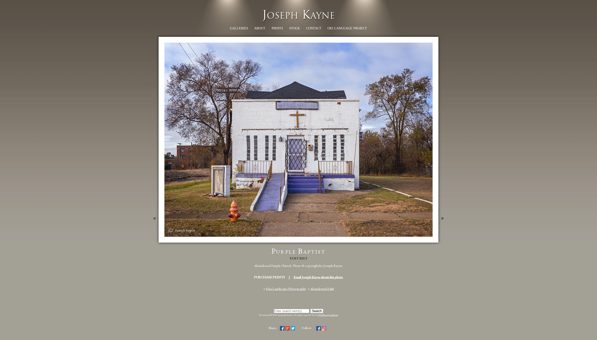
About (259, 28)
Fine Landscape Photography (286, 288)
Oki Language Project (347, 28)
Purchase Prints (269, 277)
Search (317, 311)
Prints (277, 28)
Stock (294, 28)
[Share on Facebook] (282, 328)
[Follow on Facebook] (318, 328)
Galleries (239, 28)
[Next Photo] (444, 240)
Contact (313, 28)
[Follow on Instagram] (324, 328)
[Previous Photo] (153, 240)
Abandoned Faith (322, 288)
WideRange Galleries (328, 314)
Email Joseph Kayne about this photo (318, 277)
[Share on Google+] (287, 328)
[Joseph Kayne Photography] (298, 21)
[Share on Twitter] (293, 328)
